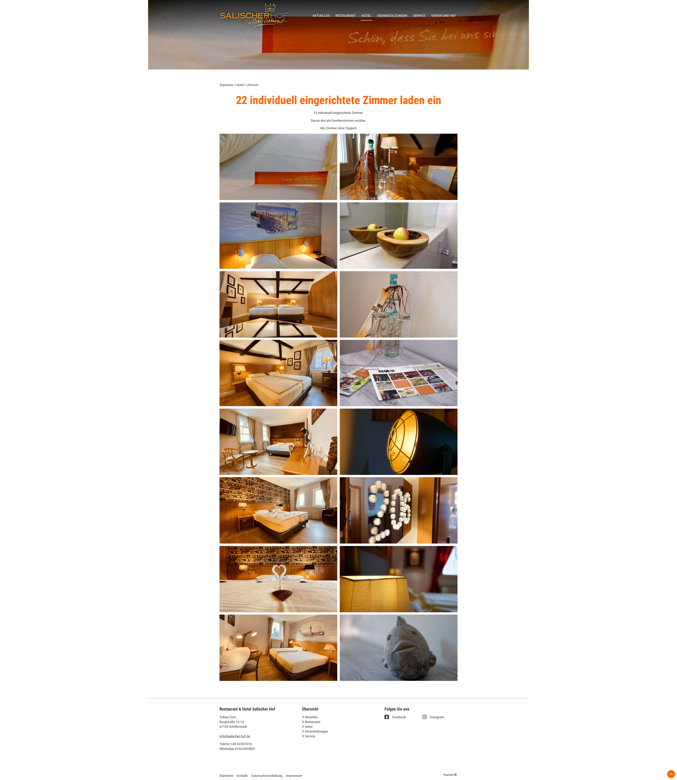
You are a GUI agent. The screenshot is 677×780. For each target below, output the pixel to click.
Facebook (399, 717)
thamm (450, 775)
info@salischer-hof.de (234, 736)
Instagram (437, 717)
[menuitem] (321, 15)
